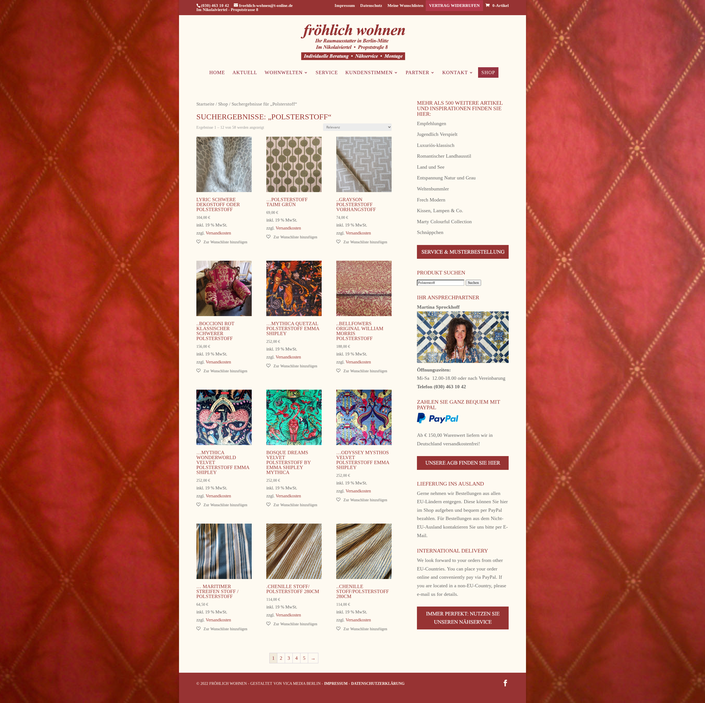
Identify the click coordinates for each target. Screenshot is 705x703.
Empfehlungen (431, 123)
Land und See (430, 167)
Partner (417, 73)
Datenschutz (371, 6)
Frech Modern (431, 200)
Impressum (345, 6)
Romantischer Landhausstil (444, 156)
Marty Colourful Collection (444, 221)
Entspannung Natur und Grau (446, 178)
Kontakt (455, 73)
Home (217, 73)
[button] (221, 242)
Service (327, 73)
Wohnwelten (284, 73)
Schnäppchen (430, 232)
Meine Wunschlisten (405, 6)
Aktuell (244, 73)
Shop (223, 104)
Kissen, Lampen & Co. (440, 210)
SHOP (488, 72)
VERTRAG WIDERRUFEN (454, 5)
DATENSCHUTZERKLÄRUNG (378, 684)
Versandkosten (218, 233)
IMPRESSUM (336, 684)
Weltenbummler (433, 189)
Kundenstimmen (369, 73)
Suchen (473, 283)
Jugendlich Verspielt (437, 134)
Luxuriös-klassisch (435, 145)
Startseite (205, 104)
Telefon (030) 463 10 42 (441, 386)
